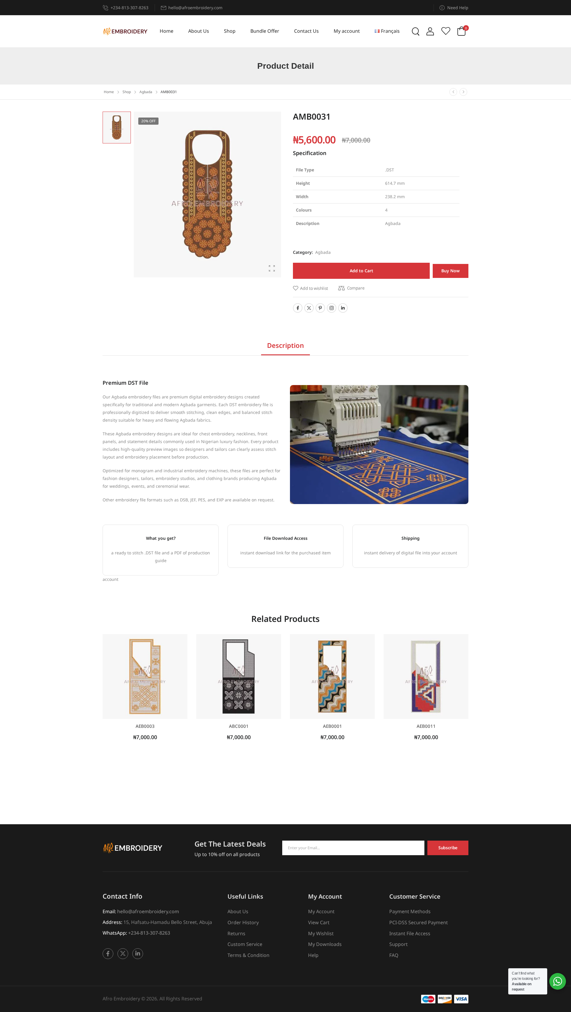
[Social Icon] (297, 308)
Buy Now (450, 270)
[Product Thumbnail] (207, 194)
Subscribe (447, 847)
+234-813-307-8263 (129, 7)
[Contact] (107, 7)
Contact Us (306, 31)
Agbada (145, 91)
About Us (198, 31)
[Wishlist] (445, 31)
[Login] (430, 31)
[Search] (416, 31)
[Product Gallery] (272, 268)
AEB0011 (426, 726)
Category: (303, 252)
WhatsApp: (115, 933)
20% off (148, 120)
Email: (109, 911)
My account (347, 31)
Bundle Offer (264, 31)
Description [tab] (285, 345)
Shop (230, 31)
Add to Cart (361, 270)
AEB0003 (145, 726)
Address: (112, 922)
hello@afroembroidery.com (148, 911)
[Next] (463, 92)
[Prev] (453, 92)
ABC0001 (239, 726)
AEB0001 (332, 726)
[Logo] (125, 31)
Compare (355, 288)
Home (166, 31)
